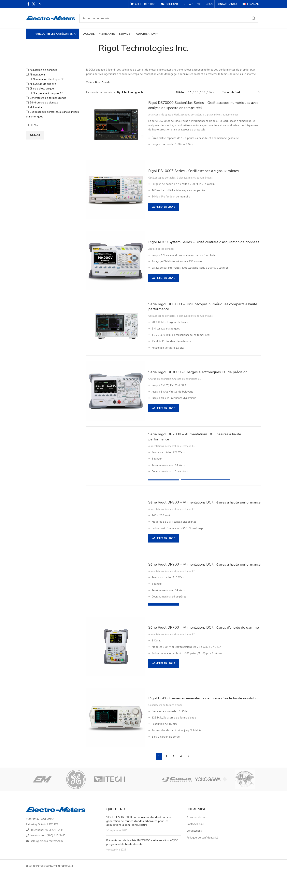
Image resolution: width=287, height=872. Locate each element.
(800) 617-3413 (56, 835)
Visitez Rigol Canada (98, 82)
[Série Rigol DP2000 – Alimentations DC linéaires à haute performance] (115, 456)
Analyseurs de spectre (43, 84)
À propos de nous (197, 817)
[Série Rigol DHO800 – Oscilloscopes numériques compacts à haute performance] (115, 326)
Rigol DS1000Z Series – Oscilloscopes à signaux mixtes (193, 170)
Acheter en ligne (163, 206)
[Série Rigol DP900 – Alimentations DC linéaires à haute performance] (115, 583)
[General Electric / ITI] (76, 779)
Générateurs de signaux (44, 102)
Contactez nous (196, 824)
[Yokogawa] (211, 779)
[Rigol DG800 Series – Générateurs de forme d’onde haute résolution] (115, 717)
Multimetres (37, 107)
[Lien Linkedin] (39, 4)
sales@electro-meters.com (47, 841)
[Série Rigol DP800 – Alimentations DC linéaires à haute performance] (115, 521)
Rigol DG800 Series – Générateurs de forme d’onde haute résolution (203, 698)
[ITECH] (109, 779)
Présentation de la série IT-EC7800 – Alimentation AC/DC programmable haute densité (142, 842)
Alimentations (37, 74)
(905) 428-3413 (54, 830)
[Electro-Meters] (42, 779)
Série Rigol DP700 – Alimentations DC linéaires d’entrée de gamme (203, 627)
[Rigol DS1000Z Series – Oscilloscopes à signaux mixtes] (115, 189)
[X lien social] (33, 4)
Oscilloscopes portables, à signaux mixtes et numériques (206, 114)
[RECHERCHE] (253, 18)
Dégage (35, 135)
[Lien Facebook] (28, 4)
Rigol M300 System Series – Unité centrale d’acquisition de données (203, 242)
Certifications (194, 830)
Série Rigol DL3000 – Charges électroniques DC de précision (197, 372)
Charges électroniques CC (48, 93)
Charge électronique (42, 88)
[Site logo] (50, 18)
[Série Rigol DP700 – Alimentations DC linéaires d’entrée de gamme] (115, 646)
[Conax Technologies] (177, 779)
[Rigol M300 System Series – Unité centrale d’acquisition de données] (115, 260)
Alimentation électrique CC (48, 79)
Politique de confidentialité (202, 837)
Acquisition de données (43, 70)
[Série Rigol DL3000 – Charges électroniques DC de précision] (115, 391)
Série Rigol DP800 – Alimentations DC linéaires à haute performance (204, 502)
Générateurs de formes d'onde (48, 98)
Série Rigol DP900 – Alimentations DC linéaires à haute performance (204, 564)
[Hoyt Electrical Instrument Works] (244, 779)
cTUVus (34, 125)
